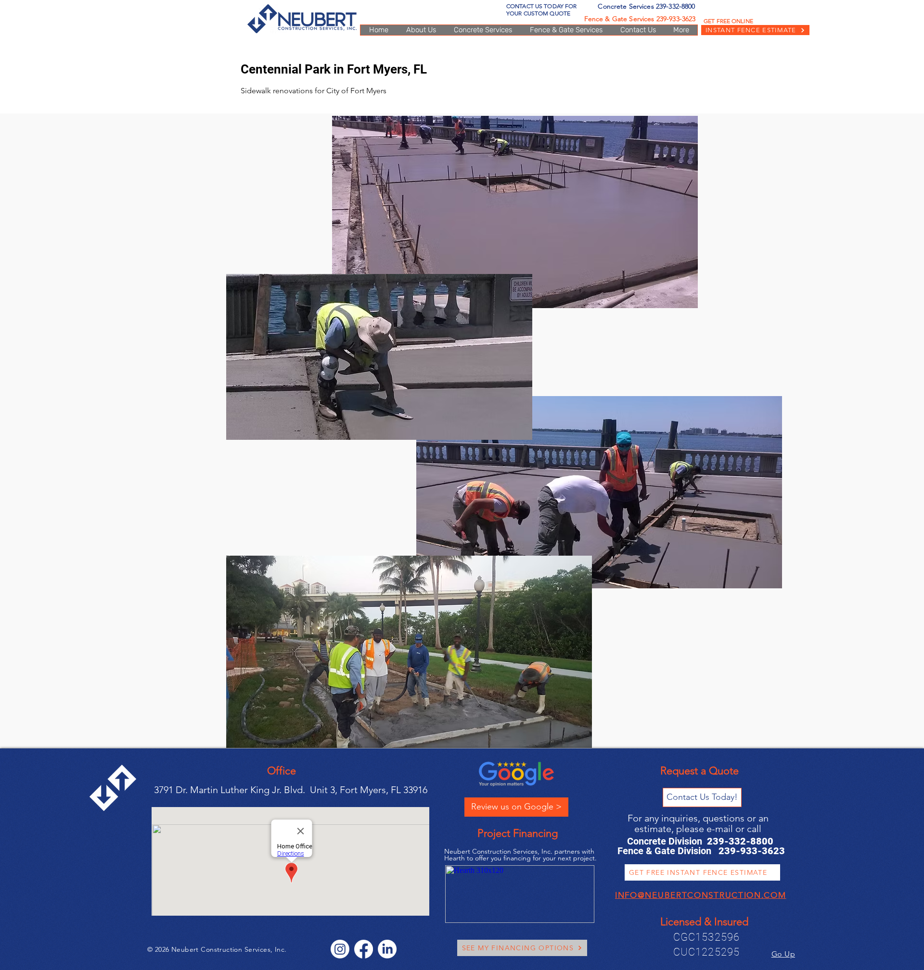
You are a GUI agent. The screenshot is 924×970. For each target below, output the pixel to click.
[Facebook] (363, 949)
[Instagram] (340, 949)
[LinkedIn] (387, 949)
